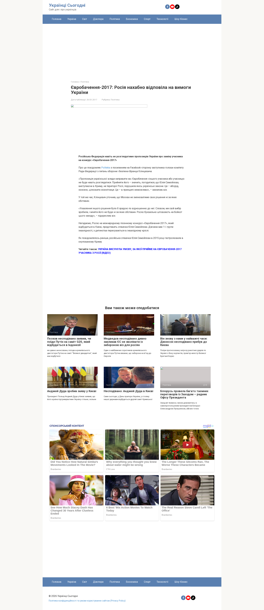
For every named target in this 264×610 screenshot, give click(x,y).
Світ (84, 19)
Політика (115, 19)
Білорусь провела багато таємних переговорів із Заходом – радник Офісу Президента (184, 394)
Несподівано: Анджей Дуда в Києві (128, 391)
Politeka (105, 167)
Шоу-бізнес (180, 19)
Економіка (132, 19)
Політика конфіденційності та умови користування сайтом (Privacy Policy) (87, 600)
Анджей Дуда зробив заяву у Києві (71, 391)
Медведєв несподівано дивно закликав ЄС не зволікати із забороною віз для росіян (125, 342)
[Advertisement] (132, 49)
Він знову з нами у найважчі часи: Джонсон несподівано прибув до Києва (183, 342)
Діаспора (98, 19)
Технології (162, 19)
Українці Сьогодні (67, 5)
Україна (71, 19)
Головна (56, 19)
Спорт (147, 19)
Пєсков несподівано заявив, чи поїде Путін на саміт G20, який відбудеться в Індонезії (69, 342)
